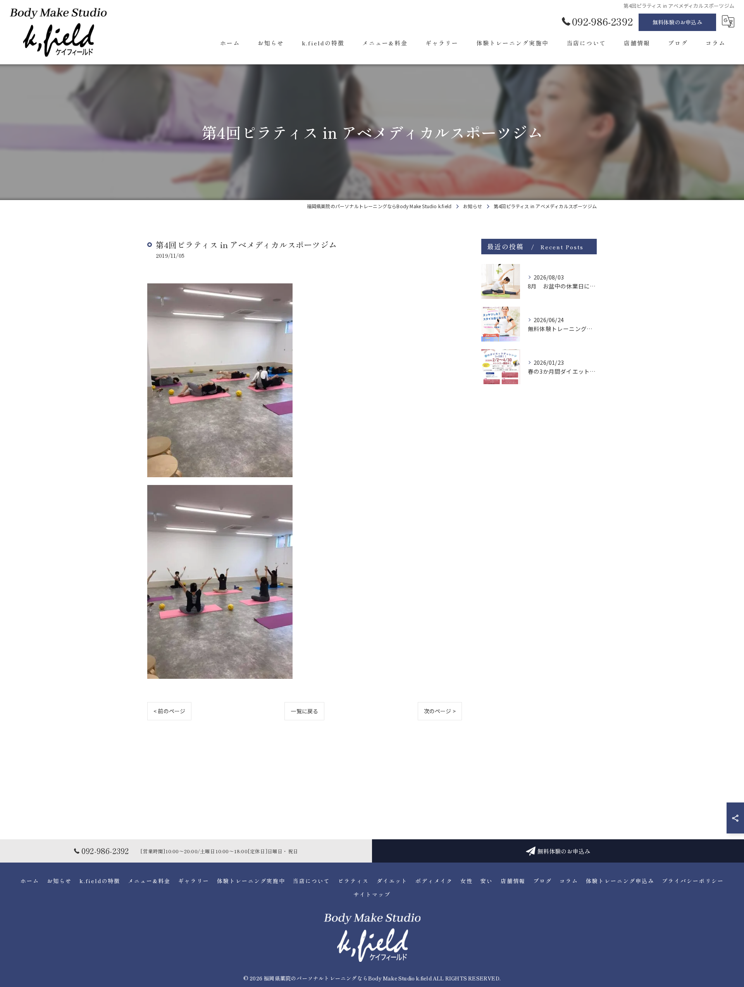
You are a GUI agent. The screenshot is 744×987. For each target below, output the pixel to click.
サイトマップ (372, 894)
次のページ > (440, 711)
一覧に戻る (304, 711)
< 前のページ (169, 711)
